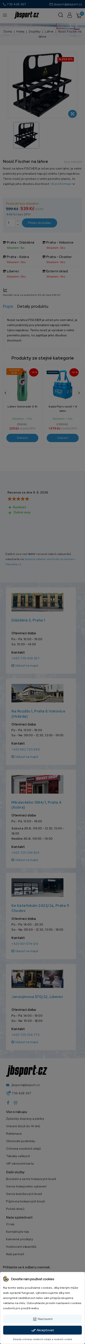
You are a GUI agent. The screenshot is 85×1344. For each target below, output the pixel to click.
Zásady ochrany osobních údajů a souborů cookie (42, 1339)
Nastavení (42, 1319)
